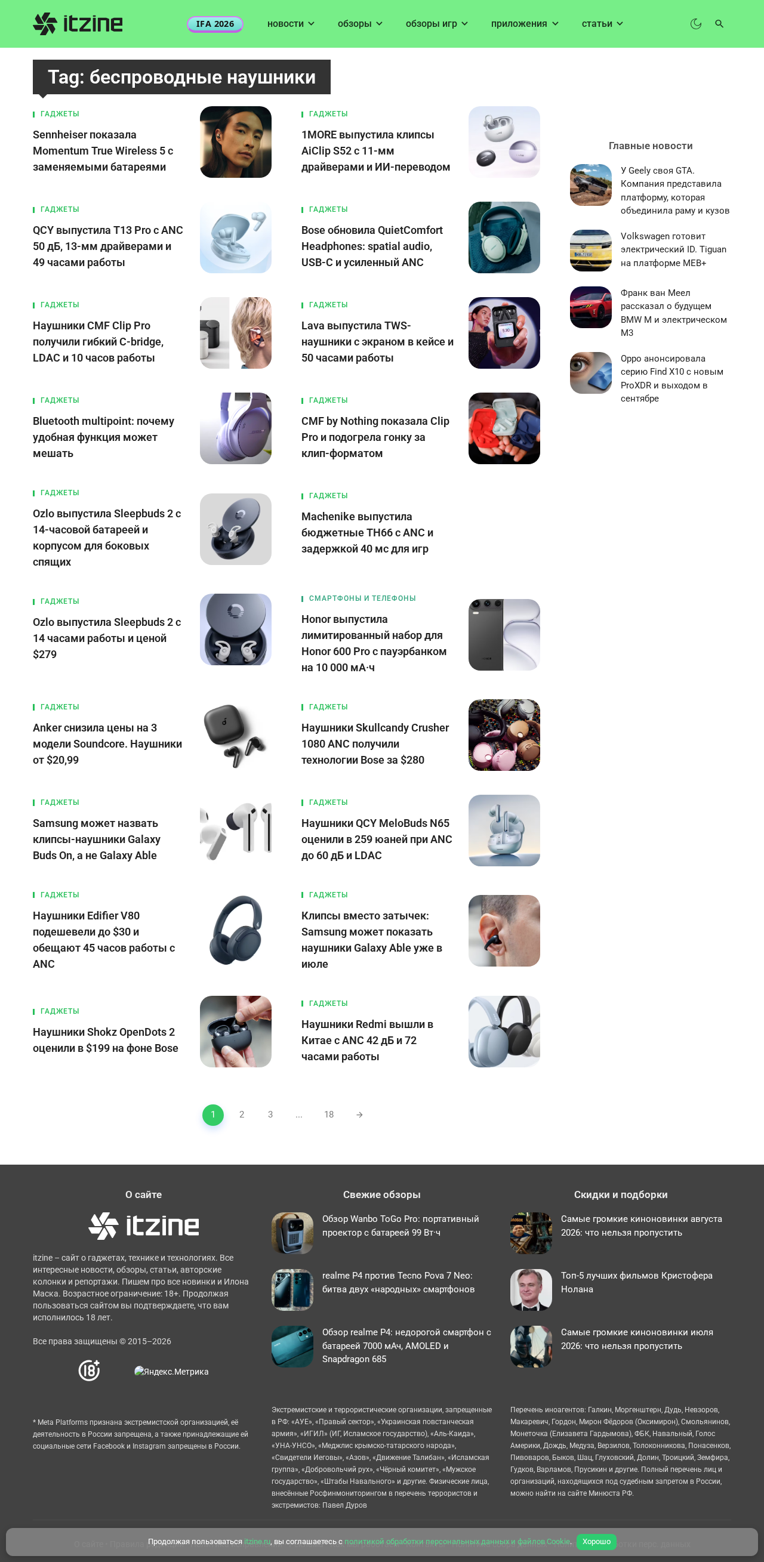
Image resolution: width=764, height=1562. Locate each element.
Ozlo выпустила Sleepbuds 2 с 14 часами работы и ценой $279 (107, 638)
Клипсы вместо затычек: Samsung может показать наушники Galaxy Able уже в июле (371, 939)
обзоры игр (431, 23)
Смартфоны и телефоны (362, 598)
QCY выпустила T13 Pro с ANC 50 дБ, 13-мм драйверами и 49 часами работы (108, 246)
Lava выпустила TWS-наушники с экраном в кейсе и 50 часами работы (377, 341)
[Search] (719, 24)
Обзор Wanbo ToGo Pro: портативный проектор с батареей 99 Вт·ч (400, 1226)
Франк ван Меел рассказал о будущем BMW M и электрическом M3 (674, 313)
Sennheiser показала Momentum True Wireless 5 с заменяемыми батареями (103, 150)
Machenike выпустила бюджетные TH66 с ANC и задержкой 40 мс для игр (367, 532)
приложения (519, 23)
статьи (597, 23)
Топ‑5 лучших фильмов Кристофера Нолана (637, 1282)
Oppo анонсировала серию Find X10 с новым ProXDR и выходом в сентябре (672, 379)
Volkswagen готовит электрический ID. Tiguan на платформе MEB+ (673, 249)
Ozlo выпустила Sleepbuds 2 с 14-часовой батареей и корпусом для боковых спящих (107, 537)
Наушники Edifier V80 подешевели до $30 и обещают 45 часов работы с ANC (104, 939)
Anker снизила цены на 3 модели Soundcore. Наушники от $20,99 (107, 743)
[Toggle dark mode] (696, 24)
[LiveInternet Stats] (118, 1371)
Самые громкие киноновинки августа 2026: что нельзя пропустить (641, 1226)
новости (285, 23)
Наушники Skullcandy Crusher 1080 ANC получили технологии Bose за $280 (375, 743)
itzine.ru (257, 1541)
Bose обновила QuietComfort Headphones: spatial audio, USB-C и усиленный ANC (372, 246)
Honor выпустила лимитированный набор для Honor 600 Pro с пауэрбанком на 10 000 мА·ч (374, 643)
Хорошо (597, 1541)
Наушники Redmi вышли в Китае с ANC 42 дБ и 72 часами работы (367, 1040)
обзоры (355, 23)
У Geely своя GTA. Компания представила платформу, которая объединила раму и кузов (675, 191)
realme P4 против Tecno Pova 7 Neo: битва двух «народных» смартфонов (398, 1282)
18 (329, 1114)
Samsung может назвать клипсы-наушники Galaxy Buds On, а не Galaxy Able (97, 839)
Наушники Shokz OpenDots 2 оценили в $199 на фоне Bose (105, 1040)
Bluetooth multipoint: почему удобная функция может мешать (103, 437)
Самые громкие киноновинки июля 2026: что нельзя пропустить (637, 1339)
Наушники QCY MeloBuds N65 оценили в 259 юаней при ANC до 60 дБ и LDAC (376, 839)
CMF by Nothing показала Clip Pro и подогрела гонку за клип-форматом (375, 437)
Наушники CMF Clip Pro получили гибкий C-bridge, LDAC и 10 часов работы (98, 341)
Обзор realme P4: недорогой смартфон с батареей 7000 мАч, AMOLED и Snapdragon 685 (406, 1346)
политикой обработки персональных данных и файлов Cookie (457, 1541)
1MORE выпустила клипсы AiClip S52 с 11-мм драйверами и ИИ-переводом (376, 150)
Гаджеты (60, 114)
